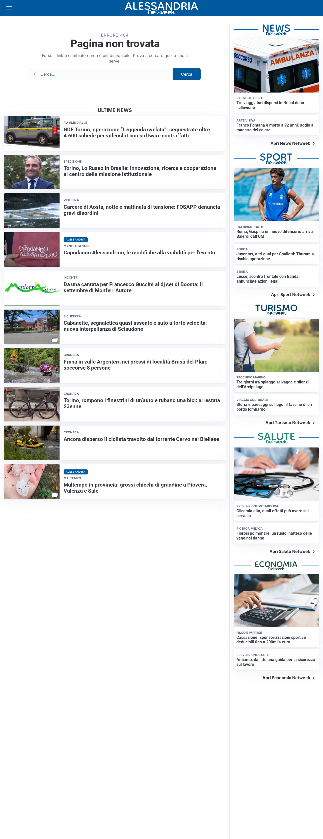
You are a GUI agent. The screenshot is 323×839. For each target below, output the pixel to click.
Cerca (186, 74)
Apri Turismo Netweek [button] (287, 422)
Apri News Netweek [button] (290, 143)
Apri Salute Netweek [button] (290, 551)
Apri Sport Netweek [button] (290, 294)
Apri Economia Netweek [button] (286, 677)
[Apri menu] (9, 8)
